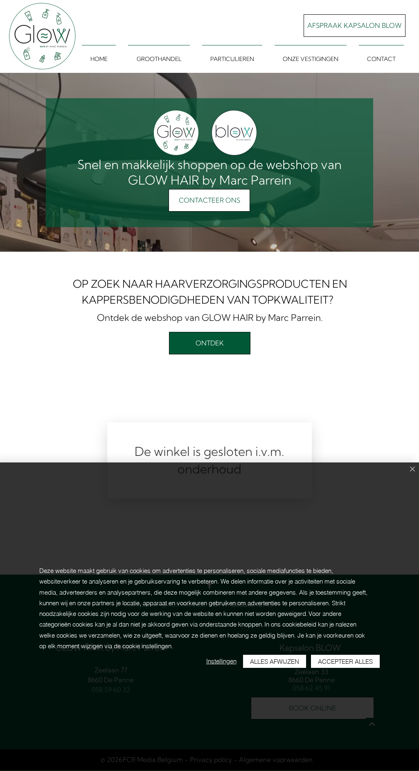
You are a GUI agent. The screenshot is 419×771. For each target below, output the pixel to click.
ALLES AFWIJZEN (274, 661)
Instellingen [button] (221, 661)
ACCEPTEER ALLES (345, 661)
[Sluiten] (412, 469)
